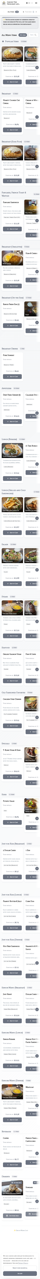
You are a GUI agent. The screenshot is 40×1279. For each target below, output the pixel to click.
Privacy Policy (23, 1263)
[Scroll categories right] (36, 12)
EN (29, 3)
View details (7, 107)
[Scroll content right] (37, 67)
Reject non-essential (20, 1268)
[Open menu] (36, 3)
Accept (20, 1273)
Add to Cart (14, 82)
